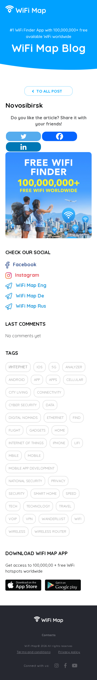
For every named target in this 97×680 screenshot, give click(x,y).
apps (53, 379)
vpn (29, 519)
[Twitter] (23, 136)
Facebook (24, 264)
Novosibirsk (24, 105)
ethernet (55, 417)
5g (54, 367)
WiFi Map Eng (31, 285)
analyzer (73, 367)
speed (71, 493)
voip (13, 519)
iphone (59, 443)
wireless (17, 531)
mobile (34, 455)
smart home (45, 493)
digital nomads (23, 417)
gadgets (37, 430)
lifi (77, 443)
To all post (49, 91)
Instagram (27, 275)
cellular (74, 379)
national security (25, 481)
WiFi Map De (30, 296)
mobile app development (31, 468)
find (77, 417)
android (17, 379)
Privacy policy (69, 652)
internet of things (26, 443)
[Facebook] (59, 136)
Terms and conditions (33, 652)
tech (13, 506)
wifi (77, 519)
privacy (58, 481)
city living (18, 392)
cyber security (23, 405)
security (17, 493)
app (37, 379)
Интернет (18, 367)
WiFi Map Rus (31, 306)
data (50, 405)
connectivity (49, 392)
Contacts (49, 635)
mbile (14, 455)
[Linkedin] (23, 147)
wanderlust (53, 519)
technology (38, 506)
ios (40, 367)
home (60, 430)
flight (14, 430)
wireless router (50, 531)
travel (65, 506)
